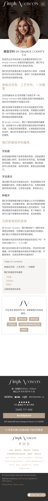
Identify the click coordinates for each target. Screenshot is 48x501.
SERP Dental (22, 479)
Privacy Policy (7, 484)
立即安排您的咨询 (12, 289)
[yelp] (28, 443)
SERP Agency (7, 481)
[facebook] (20, 443)
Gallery (36, 465)
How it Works (10, 457)
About (11, 465)
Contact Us (26, 465)
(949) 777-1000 (24, 409)
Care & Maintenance (34, 461)
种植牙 (9, 284)
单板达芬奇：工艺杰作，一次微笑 (19, 266)
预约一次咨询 (18, 242)
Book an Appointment (14, 461)
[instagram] (24, 443)
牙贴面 (9, 277)
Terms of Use (18, 484)
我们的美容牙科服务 (13, 272)
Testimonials (24, 468)
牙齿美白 (9, 280)
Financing (39, 457)
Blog (18, 465)
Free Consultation (25, 457)
